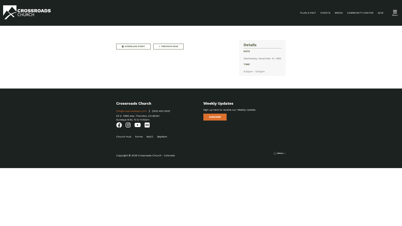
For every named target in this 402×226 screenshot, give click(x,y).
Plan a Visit (308, 12)
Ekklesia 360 (279, 153)
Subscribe (215, 117)
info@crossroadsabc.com (131, 111)
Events (325, 12)
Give (380, 12)
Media (339, 12)
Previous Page (169, 46)
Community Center (360, 12)
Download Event (134, 46)
